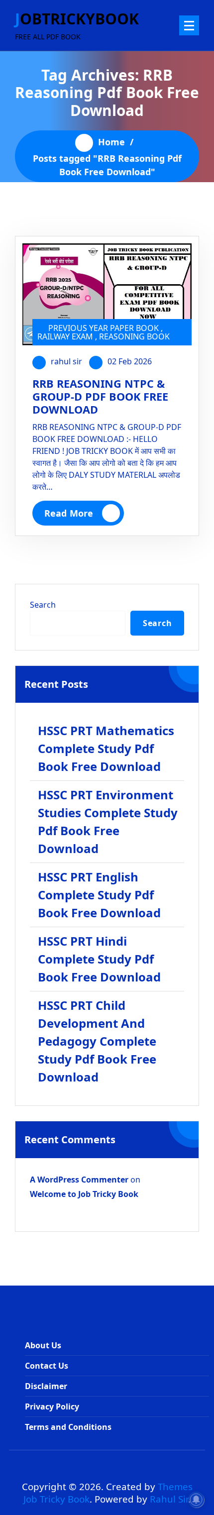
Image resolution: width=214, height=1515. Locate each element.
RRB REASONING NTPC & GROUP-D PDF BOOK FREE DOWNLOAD (100, 396)
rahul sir (66, 361)
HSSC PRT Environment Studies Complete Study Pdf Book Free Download (108, 821)
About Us (43, 1345)
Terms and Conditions (68, 1426)
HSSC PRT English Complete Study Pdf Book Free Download (99, 894)
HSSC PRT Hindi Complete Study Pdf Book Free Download (99, 959)
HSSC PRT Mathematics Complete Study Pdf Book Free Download (106, 748)
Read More (68, 513)
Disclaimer (46, 1386)
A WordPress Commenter (79, 1179)
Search (43, 604)
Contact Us (46, 1365)
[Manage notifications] (196, 1500)
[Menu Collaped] (189, 25)
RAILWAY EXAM (65, 336)
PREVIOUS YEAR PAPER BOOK (103, 328)
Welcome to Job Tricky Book (84, 1194)
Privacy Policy (52, 1406)
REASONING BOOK (134, 336)
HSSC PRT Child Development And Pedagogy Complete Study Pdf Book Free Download (97, 1041)
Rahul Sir (169, 1499)
